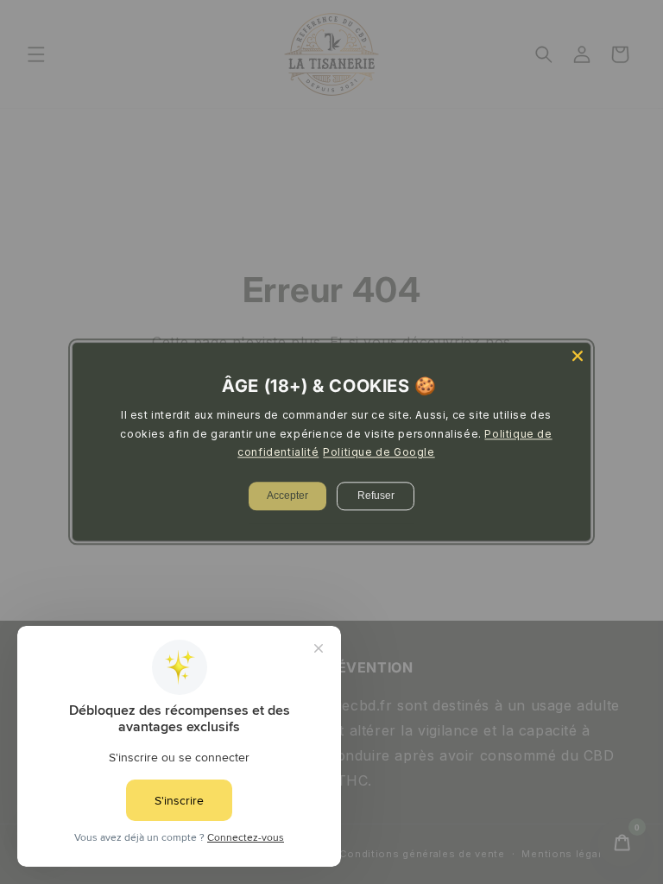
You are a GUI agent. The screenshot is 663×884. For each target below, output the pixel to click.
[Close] (577, 355)
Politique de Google (378, 452)
